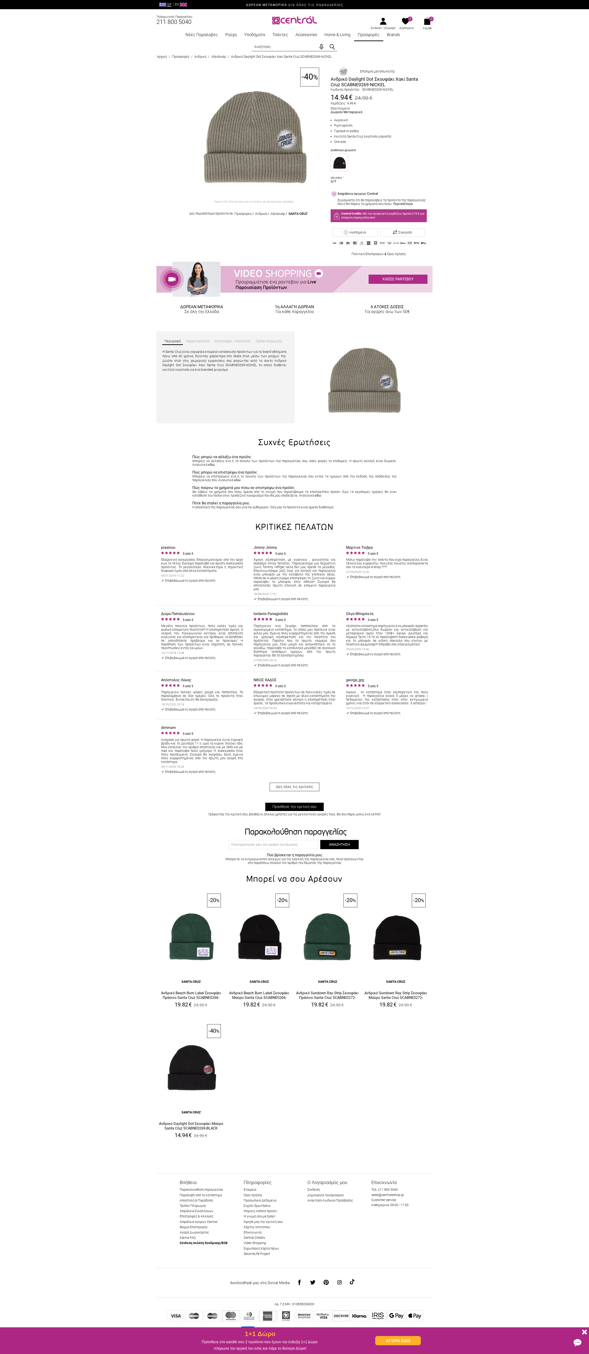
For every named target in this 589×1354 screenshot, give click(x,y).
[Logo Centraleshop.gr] (294, 20)
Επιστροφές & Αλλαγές (196, 1216)
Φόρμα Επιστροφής (194, 1227)
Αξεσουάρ (218, 56)
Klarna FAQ (188, 1237)
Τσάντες (280, 34)
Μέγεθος (336, 177)
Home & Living (337, 34)
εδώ (211, 464)
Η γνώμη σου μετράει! (259, 1216)
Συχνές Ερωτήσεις (257, 1205)
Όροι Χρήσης (396, 254)
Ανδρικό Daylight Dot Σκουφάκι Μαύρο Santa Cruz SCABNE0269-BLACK (191, 1125)
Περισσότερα (403, 204)
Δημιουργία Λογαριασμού (325, 1195)
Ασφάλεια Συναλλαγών (196, 1211)
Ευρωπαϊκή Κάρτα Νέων (261, 1248)
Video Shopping (255, 1243)
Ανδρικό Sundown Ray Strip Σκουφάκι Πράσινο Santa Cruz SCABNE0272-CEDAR (327, 995)
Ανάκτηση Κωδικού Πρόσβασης (330, 1200)
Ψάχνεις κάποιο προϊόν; (260, 1211)
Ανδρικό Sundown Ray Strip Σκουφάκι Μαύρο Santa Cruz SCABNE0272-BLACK (395, 995)
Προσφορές (369, 34)
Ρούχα (231, 34)
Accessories (306, 34)
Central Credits (254, 1237)
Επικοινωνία (253, 1232)
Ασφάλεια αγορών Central (198, 1222)
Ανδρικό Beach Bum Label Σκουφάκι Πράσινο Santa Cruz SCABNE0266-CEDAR (191, 995)
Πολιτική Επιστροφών (368, 254)
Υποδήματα (254, 34)
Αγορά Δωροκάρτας (194, 1232)
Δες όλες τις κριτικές (294, 787)
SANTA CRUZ (298, 214)
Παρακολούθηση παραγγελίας (201, 1189)
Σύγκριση (405, 232)
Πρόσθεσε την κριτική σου (294, 807)
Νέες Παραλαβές (201, 34)
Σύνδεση (376, 28)
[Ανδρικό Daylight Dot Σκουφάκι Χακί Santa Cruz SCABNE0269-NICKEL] (254, 133)
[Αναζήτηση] (332, 47)
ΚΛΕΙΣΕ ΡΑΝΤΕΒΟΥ (398, 279)
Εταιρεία (250, 1189)
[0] (405, 21)
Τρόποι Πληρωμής (193, 1205)
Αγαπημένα (406, 28)
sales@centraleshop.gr (387, 1195)
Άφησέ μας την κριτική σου (263, 1222)
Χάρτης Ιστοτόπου (257, 1227)
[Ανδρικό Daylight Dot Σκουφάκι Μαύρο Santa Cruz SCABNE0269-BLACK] (339, 162)
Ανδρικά (200, 56)
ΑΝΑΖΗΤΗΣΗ (339, 844)
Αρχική (162, 56)
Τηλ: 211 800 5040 (384, 1189)
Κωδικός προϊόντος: (345, 89)
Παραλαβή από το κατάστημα (201, 1195)
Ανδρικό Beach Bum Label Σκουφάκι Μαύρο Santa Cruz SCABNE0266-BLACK (259, 995)
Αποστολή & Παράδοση (196, 1200)
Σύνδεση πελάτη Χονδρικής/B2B (204, 1243)
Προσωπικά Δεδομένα (260, 1200)
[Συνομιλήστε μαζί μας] (577, 1342)
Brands (393, 34)
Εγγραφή (390, 28)
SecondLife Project (257, 1254)
